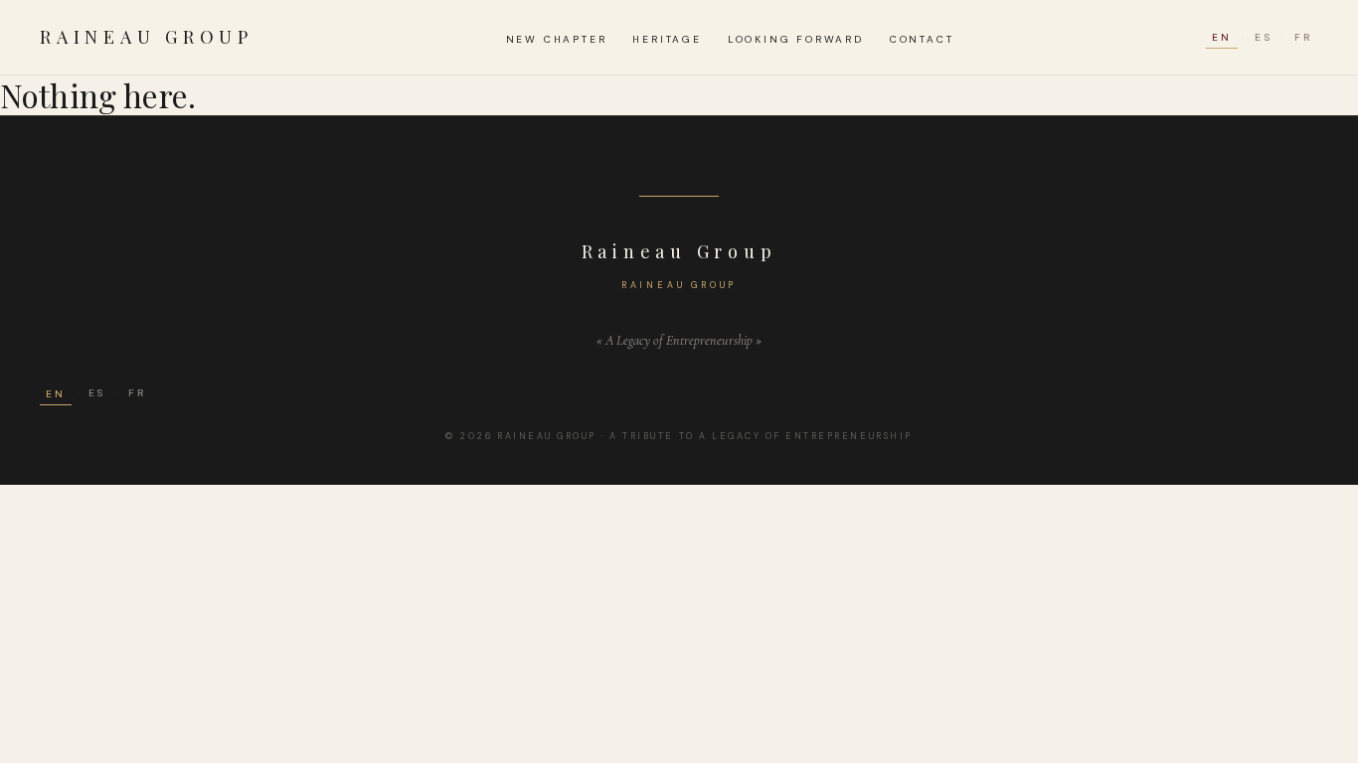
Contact (922, 39)
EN (1222, 37)
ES (1264, 37)
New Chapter (556, 39)
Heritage (666, 39)
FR (1303, 37)
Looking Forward (796, 39)
